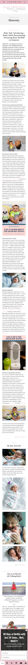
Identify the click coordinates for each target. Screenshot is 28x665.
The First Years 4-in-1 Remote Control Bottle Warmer (13, 309)
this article (12, 403)
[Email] (21, 663)
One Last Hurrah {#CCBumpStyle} (14, 575)
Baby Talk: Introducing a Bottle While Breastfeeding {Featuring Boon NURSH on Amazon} (14, 36)
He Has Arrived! (14, 446)
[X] (11, 663)
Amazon (18, 195)
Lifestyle (10, 30)
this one (23, 403)
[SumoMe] (25, 663)
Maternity (17, 30)
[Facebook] (7, 663)
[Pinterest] (16, 663)
